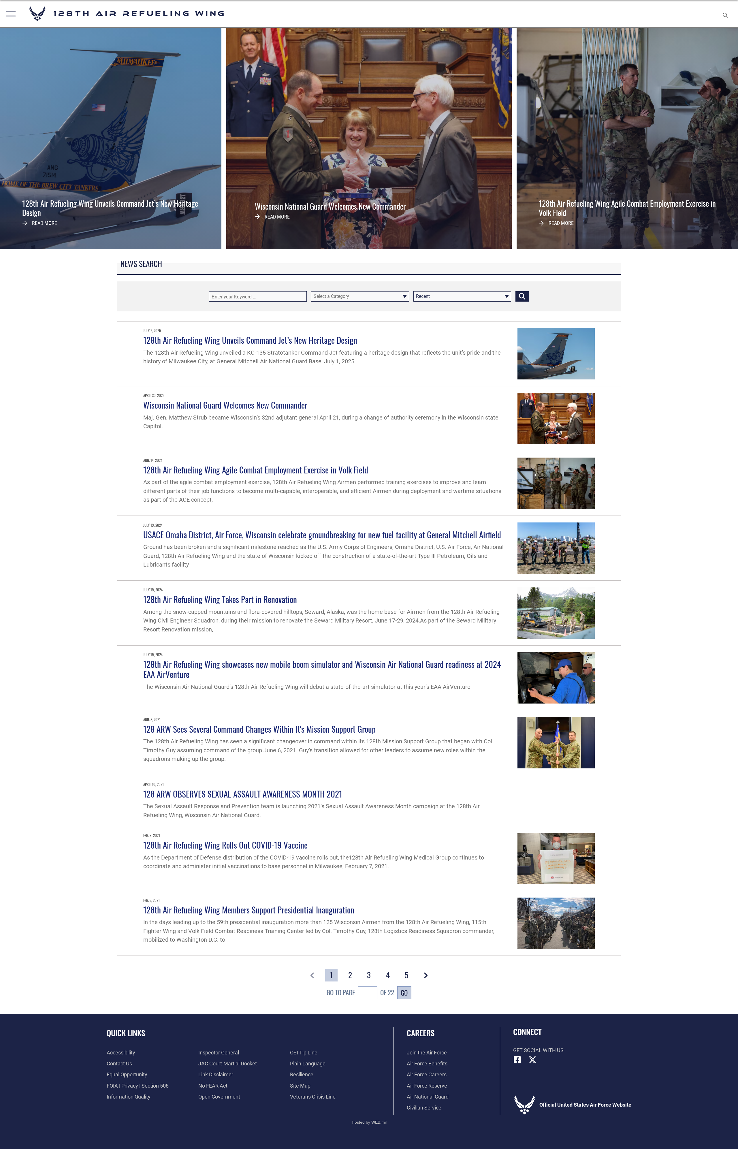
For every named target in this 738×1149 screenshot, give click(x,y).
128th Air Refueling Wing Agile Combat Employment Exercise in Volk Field (255, 469)
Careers (420, 1033)
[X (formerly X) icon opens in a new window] (532, 1060)
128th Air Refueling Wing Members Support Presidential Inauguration (248, 909)
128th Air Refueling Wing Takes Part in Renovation (220, 599)
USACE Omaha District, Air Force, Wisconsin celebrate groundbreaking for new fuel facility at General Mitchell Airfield (322, 534)
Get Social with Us (538, 1050)
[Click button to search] (522, 296)
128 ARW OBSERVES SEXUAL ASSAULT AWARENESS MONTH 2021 (242, 793)
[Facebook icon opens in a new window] (517, 1060)
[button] (9, 13)
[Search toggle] (726, 13)
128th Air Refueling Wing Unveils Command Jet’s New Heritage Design (250, 340)
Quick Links (126, 1033)
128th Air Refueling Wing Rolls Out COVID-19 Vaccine (225, 844)
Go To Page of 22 (360, 992)
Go (404, 993)
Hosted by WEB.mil (369, 1122)
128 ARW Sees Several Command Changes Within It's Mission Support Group (259, 729)
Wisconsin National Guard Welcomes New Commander (225, 404)
